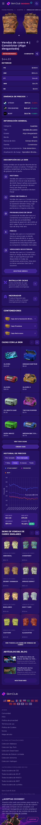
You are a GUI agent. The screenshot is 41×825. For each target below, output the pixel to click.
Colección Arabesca (9, 744)
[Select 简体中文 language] (11, 703)
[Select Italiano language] (21, 700)
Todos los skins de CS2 (10, 771)
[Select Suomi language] (30, 703)
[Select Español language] (9, 700)
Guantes (20, 10)
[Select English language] (5, 700)
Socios (4, 731)
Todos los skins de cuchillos (12, 785)
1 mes (15, 463)
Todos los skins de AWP (11, 781)
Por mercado (22, 458)
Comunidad (6, 713)
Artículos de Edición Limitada (13, 754)
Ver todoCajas (20, 441)
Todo (31, 463)
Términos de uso (8, 724)
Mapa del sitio (7, 734)
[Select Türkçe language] (32, 700)
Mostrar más (20, 680)
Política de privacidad (10, 720)
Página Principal (7, 10)
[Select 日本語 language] (19, 703)
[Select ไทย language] (26, 703)
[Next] (37, 342)
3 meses (23, 463)
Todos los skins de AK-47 (11, 774)
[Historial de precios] (27, 96)
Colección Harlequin (9, 761)
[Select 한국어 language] (22, 703)
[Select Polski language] (24, 700)
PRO (3, 717)
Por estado (10, 458)
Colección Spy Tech (9, 747)
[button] (11, 549)
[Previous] (32, 342)
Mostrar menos (20, 271)
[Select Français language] (17, 700)
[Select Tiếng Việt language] (36, 700)
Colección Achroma (9, 758)
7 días (7, 463)
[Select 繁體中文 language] (15, 703)
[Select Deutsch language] (13, 700)
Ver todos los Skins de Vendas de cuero (20, 644)
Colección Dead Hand (10, 751)
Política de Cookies (9, 727)
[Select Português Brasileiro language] (28, 700)
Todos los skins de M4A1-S (11, 778)
